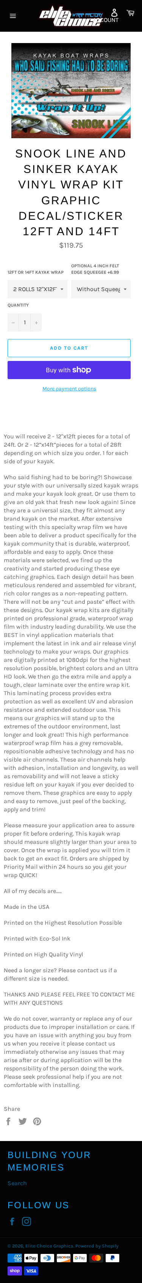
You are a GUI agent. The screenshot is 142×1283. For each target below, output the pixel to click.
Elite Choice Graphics (49, 1246)
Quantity (18, 305)
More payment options (69, 389)
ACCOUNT (106, 19)
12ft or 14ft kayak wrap (36, 272)
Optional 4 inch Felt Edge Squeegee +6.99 (95, 269)
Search (17, 1183)
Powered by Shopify (97, 1246)
